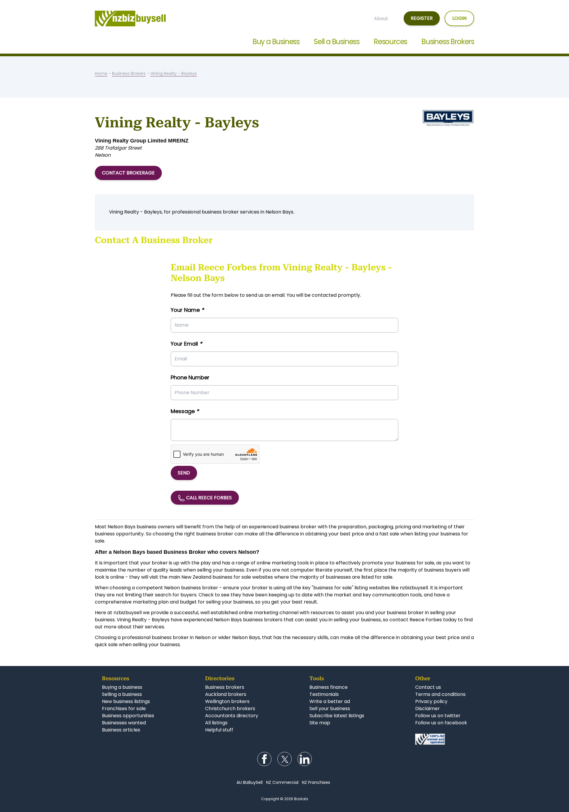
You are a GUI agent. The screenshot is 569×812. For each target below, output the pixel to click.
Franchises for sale (124, 708)
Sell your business (329, 708)
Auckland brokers (225, 694)
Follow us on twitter (438, 715)
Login (459, 18)
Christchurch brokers (230, 708)
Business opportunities (128, 715)
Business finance (328, 687)
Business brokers (224, 687)
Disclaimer (427, 708)
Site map (319, 722)
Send (184, 472)
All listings (216, 722)
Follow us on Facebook (264, 759)
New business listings (126, 701)
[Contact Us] (441, 739)
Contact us (428, 687)
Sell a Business (336, 41)
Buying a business (122, 687)
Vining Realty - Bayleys (173, 73)
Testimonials (324, 694)
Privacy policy (431, 701)
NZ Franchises (316, 782)
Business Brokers (447, 41)
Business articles (121, 729)
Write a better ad (329, 701)
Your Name (187, 310)
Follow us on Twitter (284, 759)
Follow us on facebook (441, 722)
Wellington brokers (227, 701)
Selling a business (122, 694)
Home (101, 73)
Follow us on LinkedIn (305, 759)
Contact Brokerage (128, 172)
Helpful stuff (219, 729)
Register (422, 18)
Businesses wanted (124, 722)
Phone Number (190, 377)
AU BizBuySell (249, 782)
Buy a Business (276, 41)
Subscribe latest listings (336, 715)
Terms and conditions (440, 694)
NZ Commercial (282, 782)
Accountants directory (231, 715)
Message (185, 411)
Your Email (186, 343)
